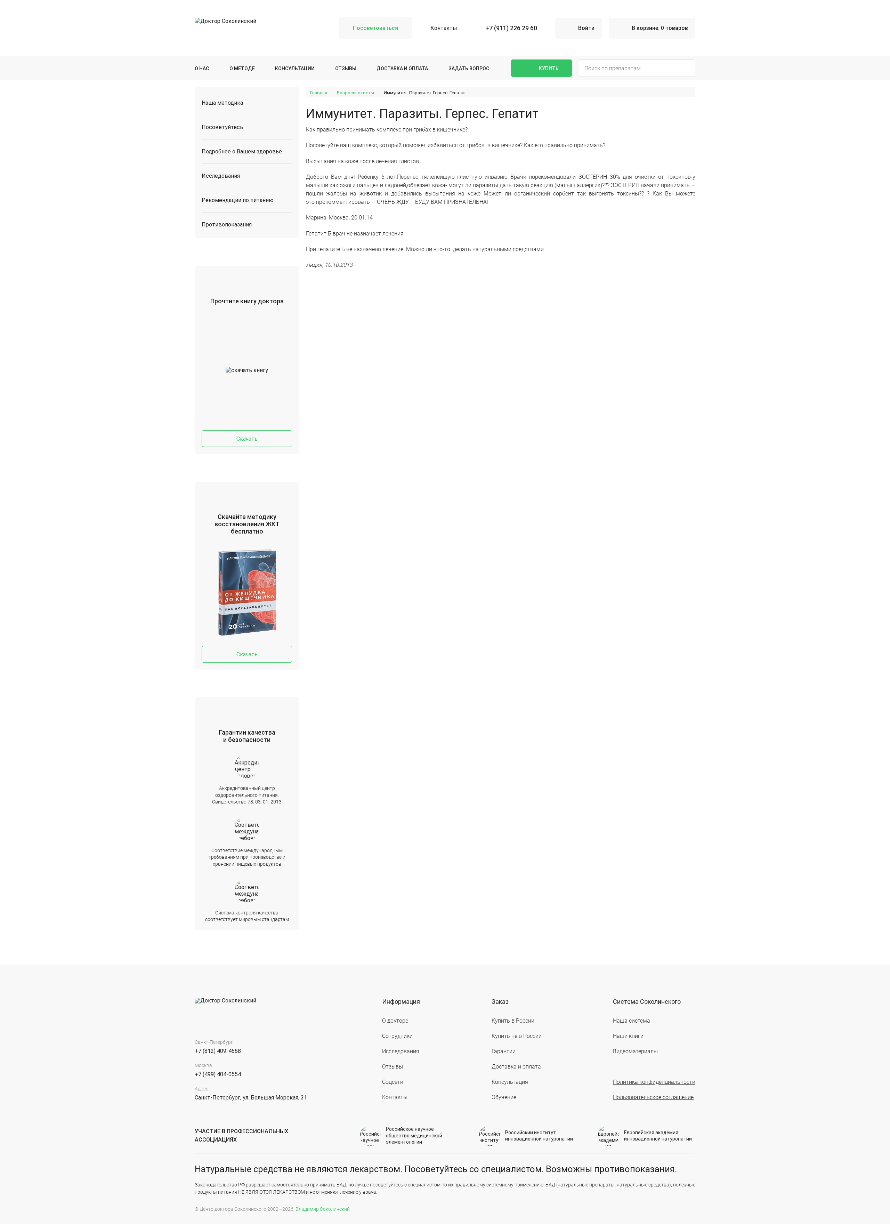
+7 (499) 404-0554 (218, 1074)
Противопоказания (227, 224)
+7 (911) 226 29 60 (511, 28)
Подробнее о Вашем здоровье (242, 151)
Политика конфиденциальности (654, 1082)
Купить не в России (517, 1036)
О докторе (395, 1020)
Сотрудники (397, 1036)
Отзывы (345, 68)
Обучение (504, 1097)
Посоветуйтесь (222, 127)
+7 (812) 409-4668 (218, 1051)
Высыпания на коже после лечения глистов (362, 161)
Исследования (221, 176)
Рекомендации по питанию (238, 200)
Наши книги (628, 1036)
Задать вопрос (468, 68)
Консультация (510, 1082)
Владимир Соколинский (323, 1209)
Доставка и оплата (516, 1066)
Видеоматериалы (635, 1051)
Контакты (443, 28)
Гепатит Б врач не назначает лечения (355, 233)
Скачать (247, 438)
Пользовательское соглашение (653, 1097)
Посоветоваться (375, 28)
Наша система (631, 1020)
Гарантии (504, 1051)
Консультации (295, 68)
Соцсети (392, 1082)
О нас (202, 68)
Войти (586, 28)
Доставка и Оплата (402, 68)
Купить (549, 68)
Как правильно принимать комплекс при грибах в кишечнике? (387, 129)
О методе (242, 68)
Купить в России (513, 1020)
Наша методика (222, 102)
